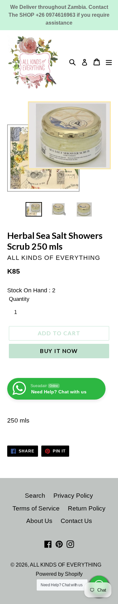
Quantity (19, 299)
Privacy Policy (73, 495)
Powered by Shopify (59, 574)
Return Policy (87, 508)
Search (35, 495)
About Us (39, 520)
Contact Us (76, 520)
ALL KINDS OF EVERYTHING (65, 565)
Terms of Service (36, 508)
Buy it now (59, 350)
